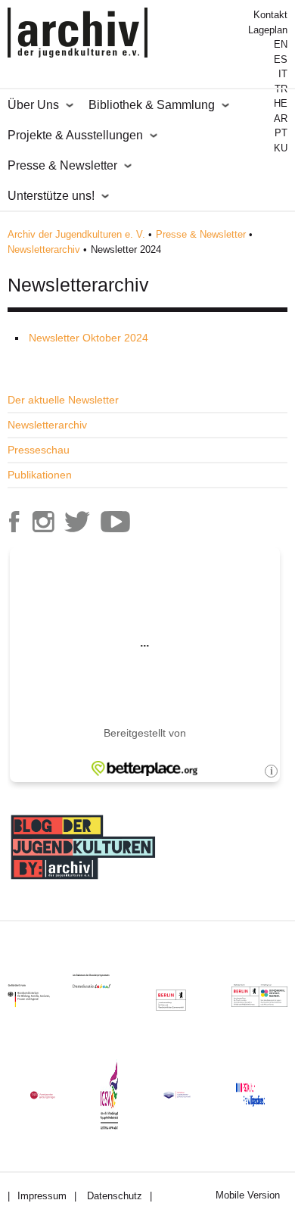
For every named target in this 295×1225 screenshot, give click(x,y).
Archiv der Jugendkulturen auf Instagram (43, 521)
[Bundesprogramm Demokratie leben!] (103, 981)
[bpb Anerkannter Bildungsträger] (42, 1095)
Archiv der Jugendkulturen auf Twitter (77, 521)
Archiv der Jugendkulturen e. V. (76, 234)
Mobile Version (248, 1195)
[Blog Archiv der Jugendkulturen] (83, 881)
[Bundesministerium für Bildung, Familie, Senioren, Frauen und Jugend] (40, 995)
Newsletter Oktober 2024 (88, 338)
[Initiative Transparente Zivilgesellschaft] (177, 1095)
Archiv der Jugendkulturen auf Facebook (14, 521)
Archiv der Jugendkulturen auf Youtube (115, 521)
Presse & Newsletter (201, 234)
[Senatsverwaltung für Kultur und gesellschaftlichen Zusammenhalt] (171, 1000)
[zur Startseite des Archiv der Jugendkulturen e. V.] (78, 35)
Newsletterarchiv (44, 249)
